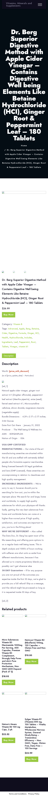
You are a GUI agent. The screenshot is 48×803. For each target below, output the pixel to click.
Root (33, 342)
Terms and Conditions (17, 794)
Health (5, 337)
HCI (37, 333)
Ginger (30, 333)
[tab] (8, 355)
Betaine (35, 328)
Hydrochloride (16, 337)
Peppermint (24, 342)
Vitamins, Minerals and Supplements (19, 4)
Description (9, 355)
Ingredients (7, 342)
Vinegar (13, 346)
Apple (21, 328)
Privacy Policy (33, 794)
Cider (4, 333)
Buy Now (9, 314)
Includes (28, 337)
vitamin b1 (23, 346)
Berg (28, 328)
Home (24, 145)
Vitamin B (17, 324)
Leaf (16, 342)
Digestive (13, 333)
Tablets (5, 346)
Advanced (13, 328)
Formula (22, 333)
